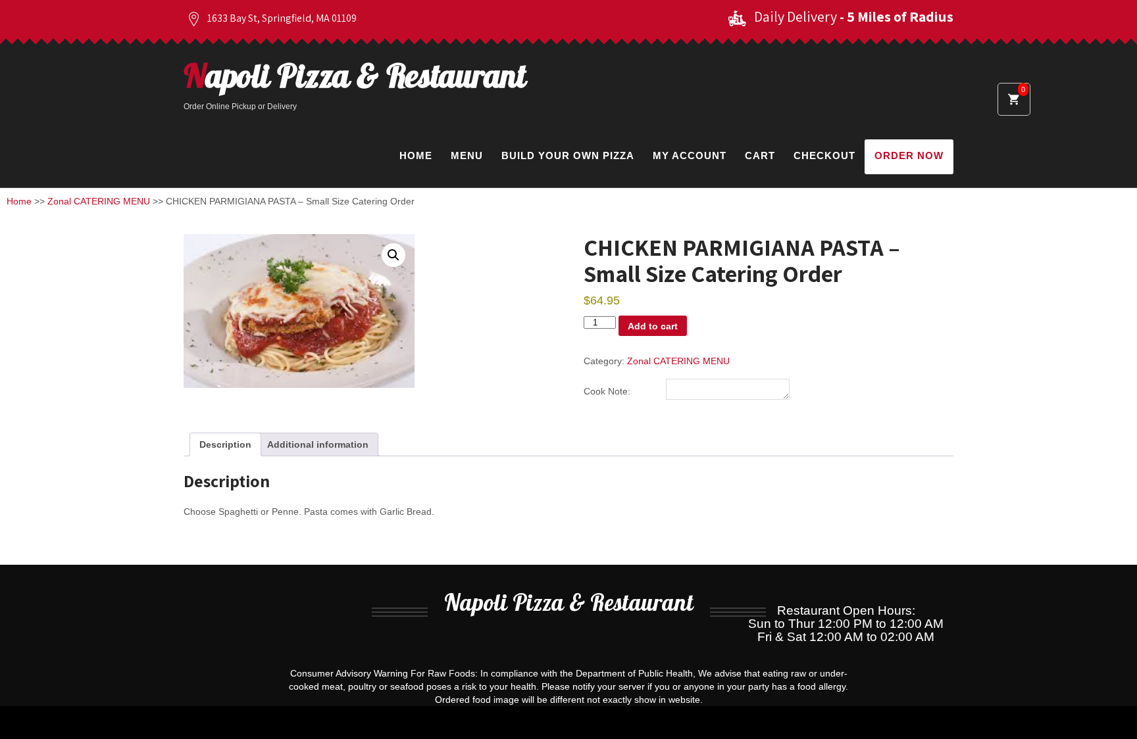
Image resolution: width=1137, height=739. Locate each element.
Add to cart (653, 326)
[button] (393, 255)
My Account (689, 155)
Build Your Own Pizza (567, 155)
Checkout (824, 155)
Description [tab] (225, 444)
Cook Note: (607, 391)
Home (415, 155)
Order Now (909, 155)
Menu (467, 155)
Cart (760, 155)
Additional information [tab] (317, 444)
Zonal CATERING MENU (98, 201)
